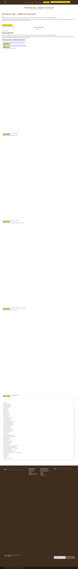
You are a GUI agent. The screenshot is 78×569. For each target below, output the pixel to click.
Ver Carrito (55, 2)
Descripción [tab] (5, 30)
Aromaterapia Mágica (33, 473)
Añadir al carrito (7, 25)
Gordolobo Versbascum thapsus (10, 395)
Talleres (41, 473)
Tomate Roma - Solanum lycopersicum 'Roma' (13, 42)
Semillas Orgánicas (32, 474)
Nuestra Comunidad (44, 471)
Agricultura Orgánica (44, 470)
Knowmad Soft (22, 567)
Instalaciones (31, 471)
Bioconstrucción (43, 469)
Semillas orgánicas (10, 26)
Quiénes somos (32, 469)
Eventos (42, 474)
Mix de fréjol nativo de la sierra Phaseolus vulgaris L (14, 46)
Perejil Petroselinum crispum (9, 133)
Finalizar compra (64, 2)
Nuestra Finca (31, 470)
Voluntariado (43, 475)
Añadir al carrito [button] (6, 43)
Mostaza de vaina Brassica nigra (10, 220)
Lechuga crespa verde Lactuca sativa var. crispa (13, 307)
